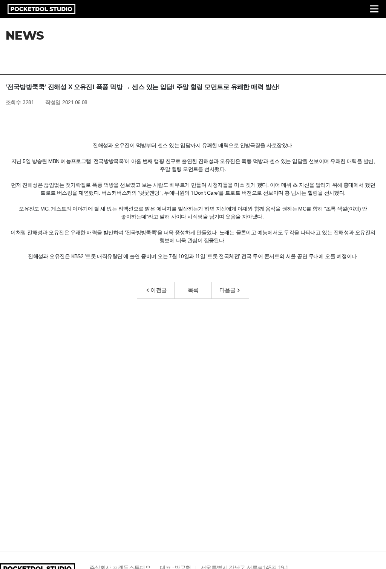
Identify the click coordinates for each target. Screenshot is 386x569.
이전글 (158, 290)
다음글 (227, 290)
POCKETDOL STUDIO (41, 9)
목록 (193, 290)
